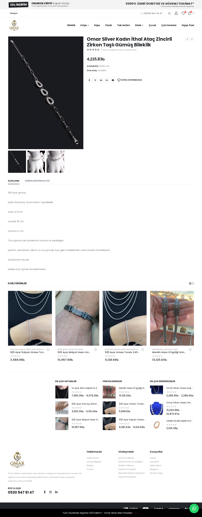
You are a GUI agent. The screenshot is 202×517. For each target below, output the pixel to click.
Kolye (83, 25)
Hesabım (154, 461)
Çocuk (152, 25)
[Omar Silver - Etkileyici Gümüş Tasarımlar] (14, 25)
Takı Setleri (123, 25)
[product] (30, 318)
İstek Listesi (155, 465)
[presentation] (8, 92)
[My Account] (176, 13)
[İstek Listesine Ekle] (48, 349)
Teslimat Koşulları (127, 476)
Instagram (50, 492)
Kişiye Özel (188, 25)
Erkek (138, 25)
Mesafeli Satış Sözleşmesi (131, 473)
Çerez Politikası (126, 457)
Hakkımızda (93, 457)
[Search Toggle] (169, 13)
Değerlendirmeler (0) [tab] (37, 180)
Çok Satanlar (169, 25)
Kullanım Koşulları (127, 469)
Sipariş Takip (156, 473)
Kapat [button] (136, 512)
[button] (190, 283)
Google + (107, 80)
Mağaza (154, 469)
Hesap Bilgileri (94, 461)
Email (112, 80)
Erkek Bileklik (36, 349)
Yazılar (90, 469)
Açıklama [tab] (13, 180)
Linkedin (56, 492)
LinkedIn (101, 80)
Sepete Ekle (47, 296)
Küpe (97, 25)
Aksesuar (14, 349)
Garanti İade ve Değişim (130, 461)
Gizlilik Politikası (126, 465)
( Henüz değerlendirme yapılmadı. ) (119, 49)
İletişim (13, 13)
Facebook (89, 80)
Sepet (153, 457)
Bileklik (71, 25)
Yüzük (108, 25)
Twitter (95, 80)
